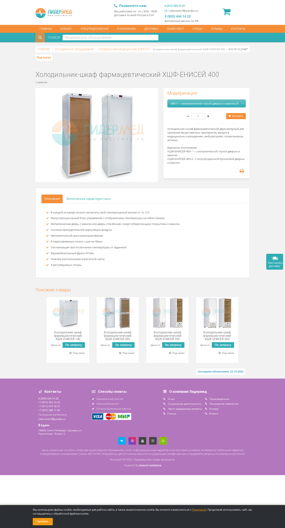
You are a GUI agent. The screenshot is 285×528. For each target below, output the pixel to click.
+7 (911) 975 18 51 (49, 406)
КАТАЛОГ (66, 29)
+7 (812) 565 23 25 (49, 402)
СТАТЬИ (197, 29)
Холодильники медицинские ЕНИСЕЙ (123, 49)
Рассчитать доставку (275, 264)
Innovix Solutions (150, 465)
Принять (43, 521)
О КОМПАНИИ (126, 29)
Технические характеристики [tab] (88, 198)
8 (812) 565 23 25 (175, 6)
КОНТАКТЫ (238, 29)
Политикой (199, 509)
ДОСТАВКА (151, 29)
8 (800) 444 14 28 (178, 16)
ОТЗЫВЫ (216, 29)
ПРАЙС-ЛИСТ (175, 29)
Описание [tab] (52, 198)
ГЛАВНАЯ (46, 29)
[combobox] (110, 37)
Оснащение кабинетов (223, 403)
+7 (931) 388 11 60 (49, 410)
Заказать (237, 116)
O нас (171, 398)
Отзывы (214, 408)
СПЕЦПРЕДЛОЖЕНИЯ (94, 29)
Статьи (171, 413)
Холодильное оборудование (74, 49)
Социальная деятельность (184, 403)
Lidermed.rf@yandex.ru (183, 11)
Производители (219, 398)
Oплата (213, 413)
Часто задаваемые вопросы (184, 408)
